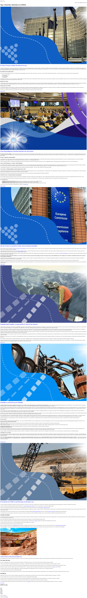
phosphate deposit (15, 525)
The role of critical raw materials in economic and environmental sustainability (18, 246)
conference (35, 520)
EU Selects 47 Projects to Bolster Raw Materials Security (13, 65)
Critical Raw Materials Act (64, 253)
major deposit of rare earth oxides (61, 525)
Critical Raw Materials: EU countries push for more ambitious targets (11, 556)
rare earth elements (22, 248)
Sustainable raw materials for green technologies (11, 402)
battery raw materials (17, 248)
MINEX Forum (4, 584)
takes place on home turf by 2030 (45, 507)
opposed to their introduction (36, 511)
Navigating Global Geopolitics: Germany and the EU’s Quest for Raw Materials (19, 324)
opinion (54, 566)
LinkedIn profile (26, 184)
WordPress (6, 596)
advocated (28, 581)
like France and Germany (51, 511)
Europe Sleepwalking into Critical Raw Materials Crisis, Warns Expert (16, 151)
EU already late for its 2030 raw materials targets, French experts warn (17, 501)
